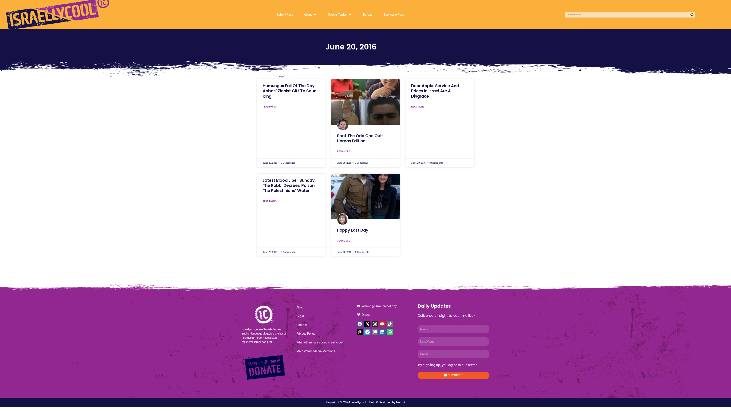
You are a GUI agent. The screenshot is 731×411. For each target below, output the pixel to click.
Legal (300, 316)
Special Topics (337, 14)
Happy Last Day (352, 230)
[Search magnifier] (692, 14)
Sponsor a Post (394, 14)
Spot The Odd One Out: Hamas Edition (360, 138)
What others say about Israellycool (319, 342)
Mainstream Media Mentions (315, 351)
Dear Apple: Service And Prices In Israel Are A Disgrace (435, 91)
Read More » (270, 106)
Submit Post (284, 14)
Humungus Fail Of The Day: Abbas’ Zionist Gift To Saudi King (290, 91)
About (308, 14)
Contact (301, 325)
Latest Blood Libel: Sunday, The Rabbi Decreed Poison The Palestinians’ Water (289, 186)
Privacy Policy (305, 333)
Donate (367, 14)
